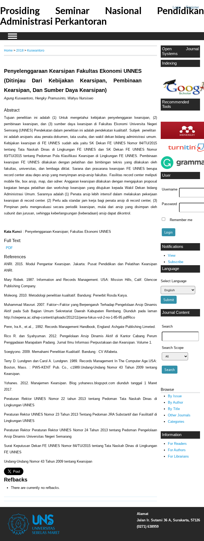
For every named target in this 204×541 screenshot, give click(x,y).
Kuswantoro (35, 50)
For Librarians (178, 456)
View (171, 255)
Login (177, 7)
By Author (175, 402)
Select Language (173, 281)
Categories (176, 422)
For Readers (177, 444)
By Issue (175, 396)
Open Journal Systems (180, 51)
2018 (20, 50)
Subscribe (175, 262)
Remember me (181, 220)
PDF (9, 248)
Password (169, 204)
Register (192, 7)
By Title (174, 409)
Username (169, 189)
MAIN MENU (12, 36)
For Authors (177, 450)
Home (8, 50)
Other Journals (179, 415)
